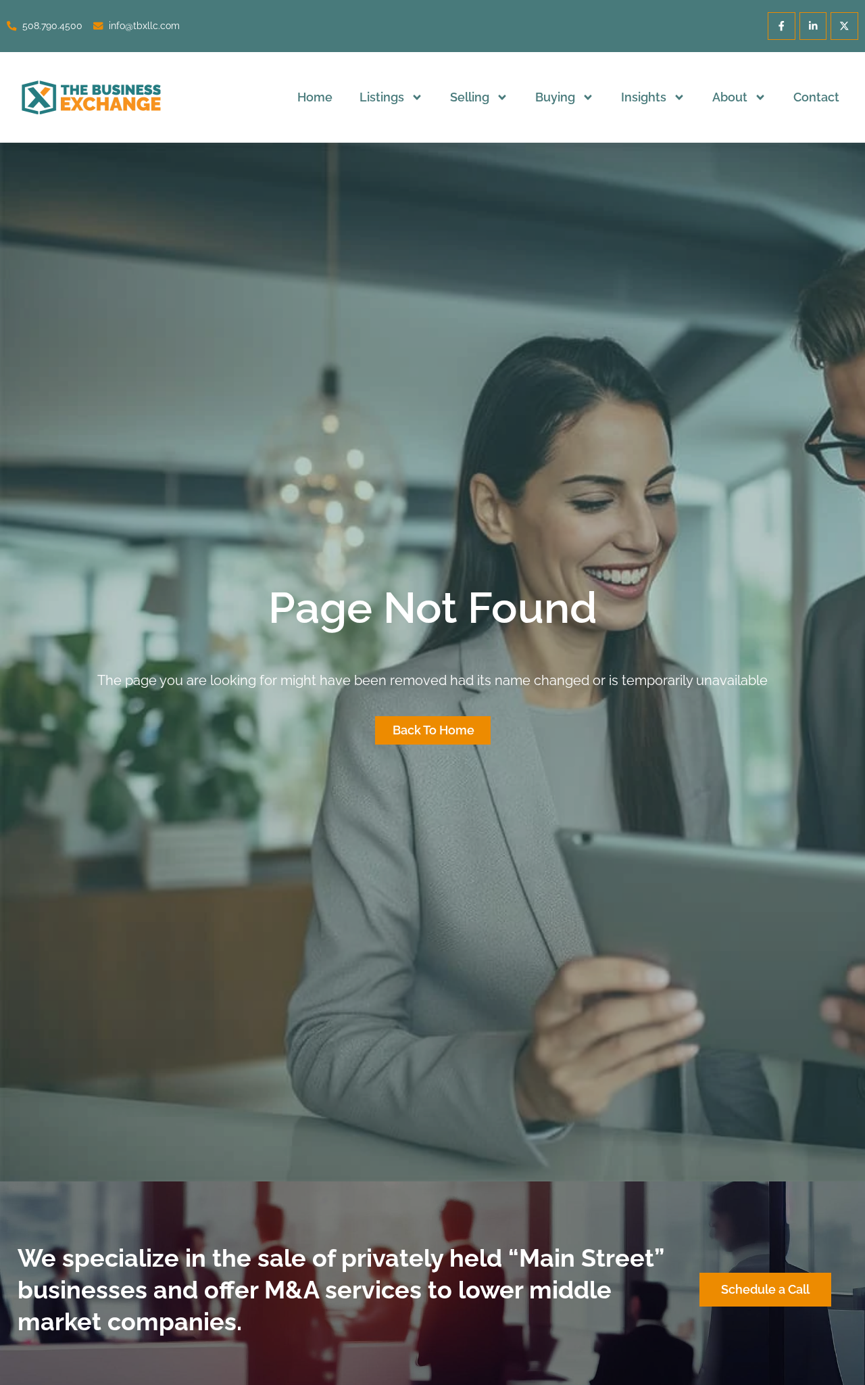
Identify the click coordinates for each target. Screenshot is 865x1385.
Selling (469, 97)
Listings (382, 97)
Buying (555, 97)
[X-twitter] (844, 26)
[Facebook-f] (781, 26)
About (729, 97)
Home (314, 97)
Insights (643, 97)
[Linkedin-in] (813, 26)
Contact (816, 97)
